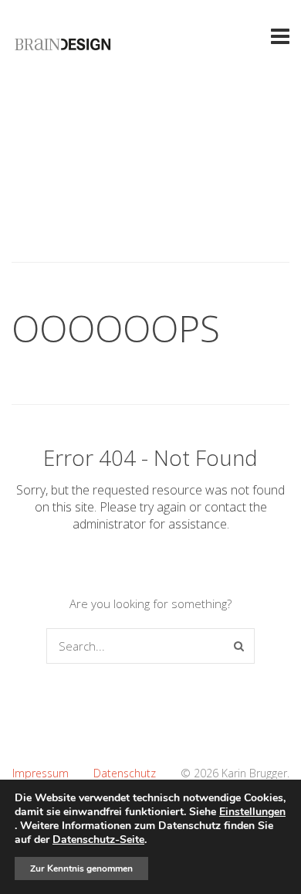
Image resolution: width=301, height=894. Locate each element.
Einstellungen (252, 812)
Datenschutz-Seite (98, 839)
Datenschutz (124, 773)
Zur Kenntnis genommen (81, 868)
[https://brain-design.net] (64, 48)
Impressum (40, 773)
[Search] (239, 646)
